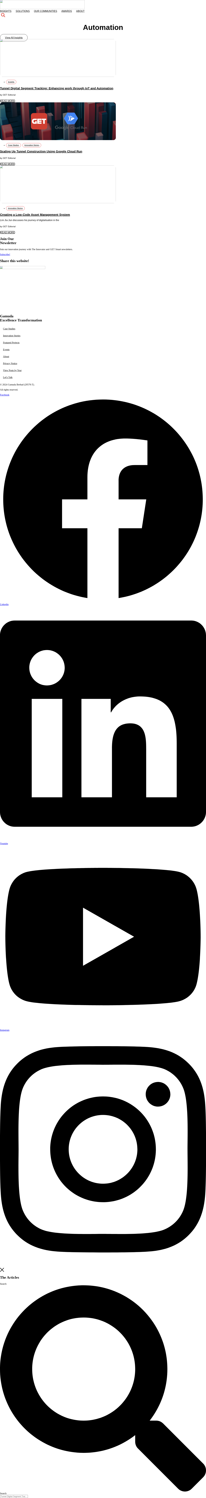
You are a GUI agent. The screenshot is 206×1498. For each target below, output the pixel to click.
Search (3, 1284)
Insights (5, 11)
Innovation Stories (31, 145)
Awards (66, 11)
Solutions (23, 11)
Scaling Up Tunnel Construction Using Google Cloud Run (41, 151)
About (80, 11)
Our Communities (45, 11)
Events (6, 349)
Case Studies (13, 145)
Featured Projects (11, 342)
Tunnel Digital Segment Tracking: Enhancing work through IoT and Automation (56, 88)
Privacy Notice (10, 363)
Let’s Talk (8, 377)
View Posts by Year (12, 370)
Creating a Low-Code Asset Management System (35, 214)
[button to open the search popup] (3, 16)
